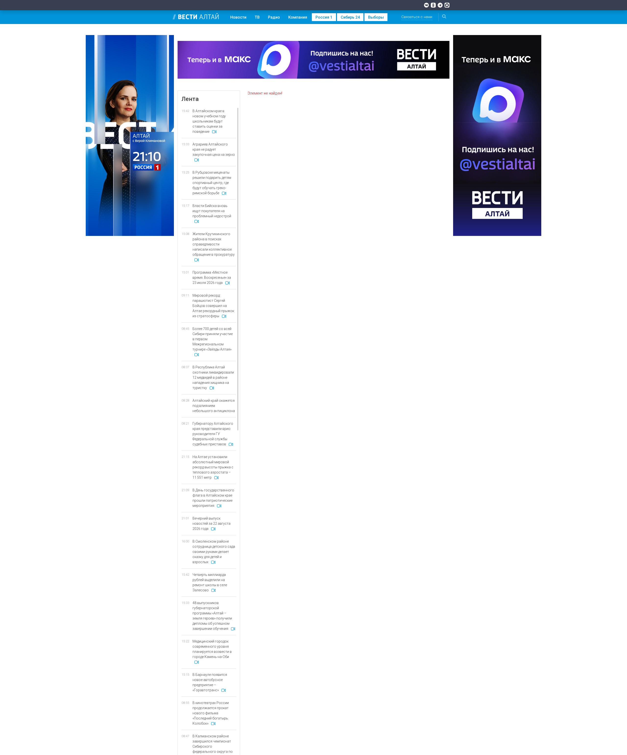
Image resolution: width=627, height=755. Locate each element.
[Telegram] (440, 5)
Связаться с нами (416, 17)
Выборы (376, 17)
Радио (274, 17)
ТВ (257, 17)
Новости (238, 17)
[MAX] (447, 5)
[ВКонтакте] (426, 5)
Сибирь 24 (350, 17)
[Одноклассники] (433, 5)
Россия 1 (323, 17)
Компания (297, 17)
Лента (190, 99)
